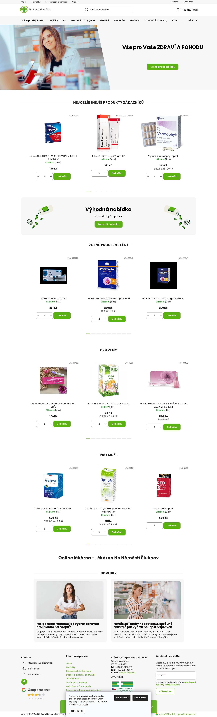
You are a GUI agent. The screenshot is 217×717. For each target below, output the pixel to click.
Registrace (188, 2)
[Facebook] (24, 682)
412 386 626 (33, 668)
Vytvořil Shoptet (167, 714)
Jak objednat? (73, 678)
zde (86, 704)
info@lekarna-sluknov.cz (40, 663)
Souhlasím (140, 697)
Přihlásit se (165, 691)
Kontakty (36, 2)
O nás (23, 2)
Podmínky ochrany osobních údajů (83, 690)
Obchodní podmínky (76, 682)
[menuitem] (32, 20)
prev (23, 151)
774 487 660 (34, 674)
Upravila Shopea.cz (186, 714)
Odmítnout (122, 697)
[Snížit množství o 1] (38, 176)
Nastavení (77, 710)
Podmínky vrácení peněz (78, 686)
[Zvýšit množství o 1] (51, 176)
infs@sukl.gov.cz (127, 672)
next (194, 151)
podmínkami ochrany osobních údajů (176, 683)
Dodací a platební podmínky (80, 674)
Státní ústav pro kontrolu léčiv (129, 657)
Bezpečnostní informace (56, 2)
